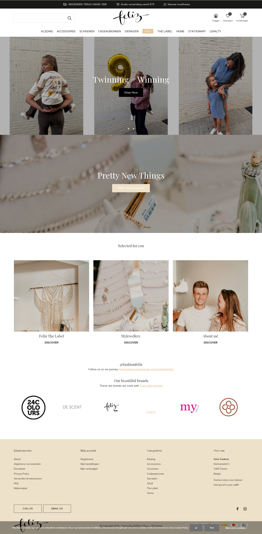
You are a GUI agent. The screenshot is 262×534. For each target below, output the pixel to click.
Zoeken (70, 18)
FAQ (16, 483)
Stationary (197, 31)
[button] (128, 128)
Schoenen (86, 31)
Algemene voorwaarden (27, 463)
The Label (164, 31)
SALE (147, 31)
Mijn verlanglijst (89, 468)
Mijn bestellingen (90, 463)
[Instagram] (245, 509)
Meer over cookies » (235, 527)
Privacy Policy (21, 473)
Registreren (87, 459)
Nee (212, 527)
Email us (57, 508)
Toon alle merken (151, 385)
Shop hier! (131, 92)
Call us (28, 508)
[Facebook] (237, 509)
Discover (51, 342)
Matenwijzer (20, 488)
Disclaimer (19, 468)
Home (180, 31)
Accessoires (66, 31)
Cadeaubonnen (109, 31)
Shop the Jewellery (131, 188)
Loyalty (215, 31)
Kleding (47, 31)
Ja (196, 527)
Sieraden (131, 31)
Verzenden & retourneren (28, 478)
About (17, 459)
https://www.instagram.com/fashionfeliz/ (146, 369)
